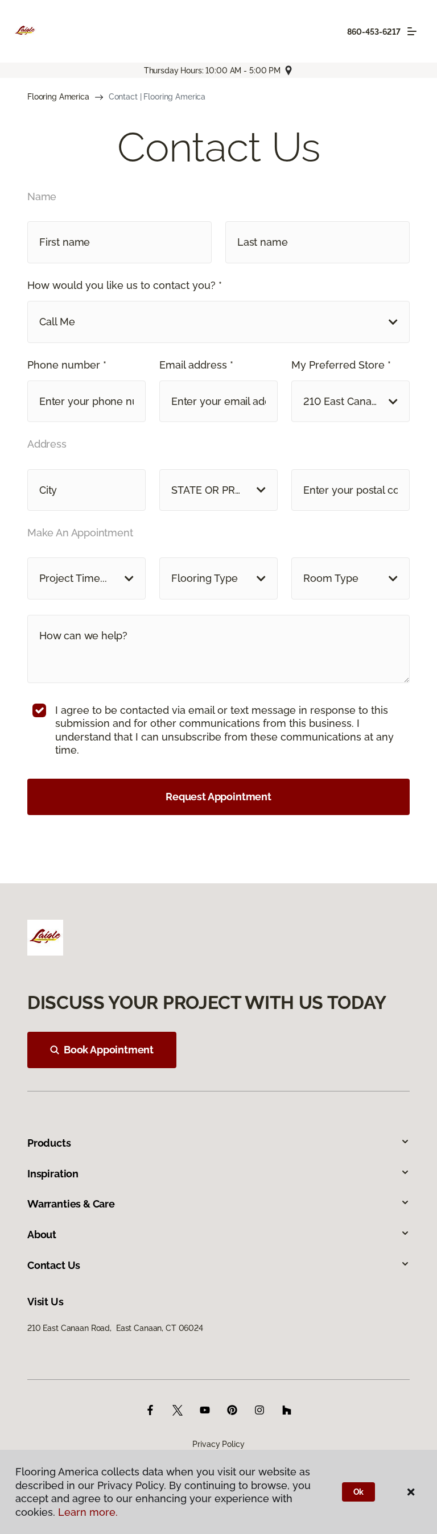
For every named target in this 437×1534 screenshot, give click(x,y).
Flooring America (58, 96)
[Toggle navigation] (412, 31)
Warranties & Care (71, 1204)
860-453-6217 (374, 31)
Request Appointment (218, 797)
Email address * (196, 365)
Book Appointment (109, 1050)
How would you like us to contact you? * (124, 285)
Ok (358, 1491)
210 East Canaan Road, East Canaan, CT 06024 (115, 1328)
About (41, 1235)
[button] (218, 321)
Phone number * (66, 365)
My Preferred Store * (341, 365)
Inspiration (53, 1174)
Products (49, 1143)
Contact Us (53, 1265)
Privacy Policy (218, 1444)
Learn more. (88, 1512)
